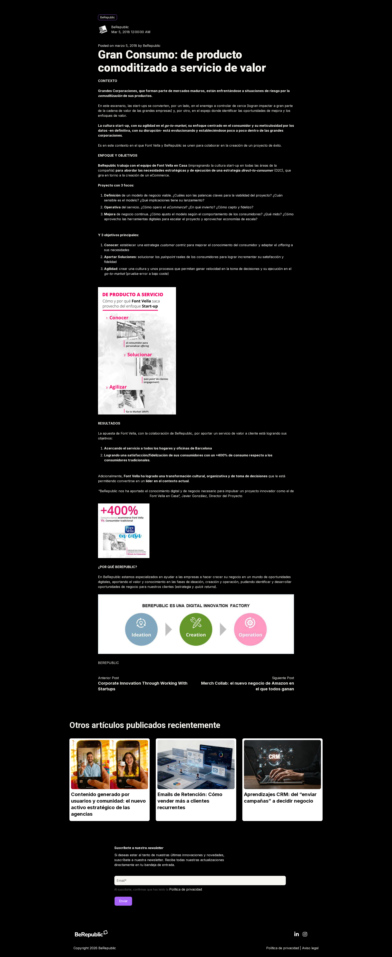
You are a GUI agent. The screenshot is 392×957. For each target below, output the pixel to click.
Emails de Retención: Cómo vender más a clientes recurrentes (189, 800)
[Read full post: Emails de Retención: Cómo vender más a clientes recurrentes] (195, 764)
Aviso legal (310, 948)
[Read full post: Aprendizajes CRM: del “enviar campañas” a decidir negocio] (282, 764)
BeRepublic (107, 17)
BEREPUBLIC (108, 663)
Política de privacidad (185, 889)
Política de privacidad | (284, 948)
